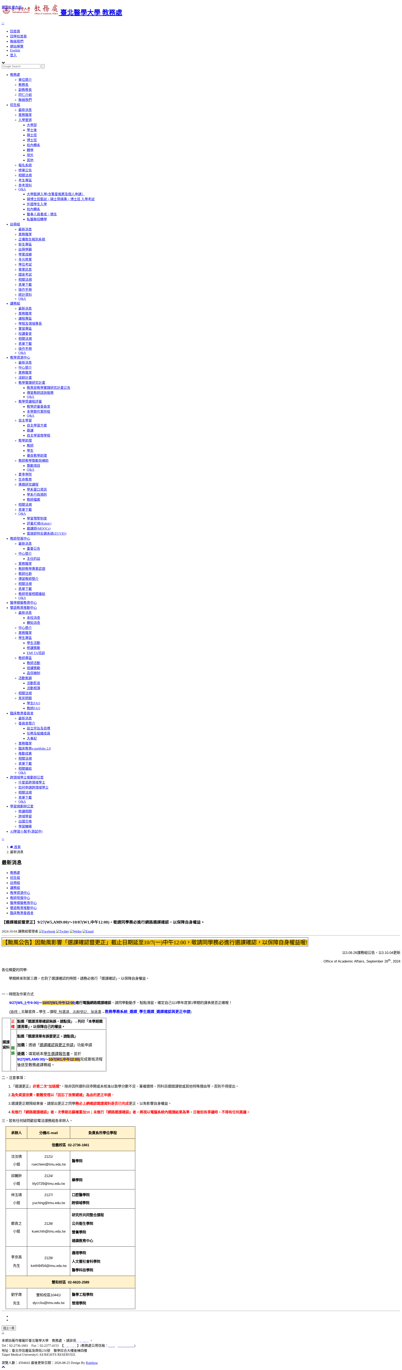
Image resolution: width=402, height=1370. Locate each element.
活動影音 (33, 683)
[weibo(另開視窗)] (76, 931)
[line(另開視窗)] (88, 931)
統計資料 (25, 294)
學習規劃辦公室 (22, 806)
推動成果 (25, 753)
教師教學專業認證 (31, 569)
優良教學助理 (37, 455)
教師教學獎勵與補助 (33, 460)
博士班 (32, 140)
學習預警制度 (37, 518)
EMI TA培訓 (36, 653)
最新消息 (25, 110)
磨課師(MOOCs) (38, 528)
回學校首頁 (18, 36)
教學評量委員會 (38, 406)
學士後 (32, 130)
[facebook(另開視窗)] (47, 931)
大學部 (32, 125)
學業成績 (25, 254)
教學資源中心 (20, 357)
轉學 (30, 150)
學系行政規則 (37, 494)
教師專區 (25, 658)
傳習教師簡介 (28, 579)
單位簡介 (25, 80)
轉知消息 (33, 623)
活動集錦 (25, 678)
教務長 (23, 85)
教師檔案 (33, 499)
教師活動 (33, 663)
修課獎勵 (33, 648)
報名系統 (25, 165)
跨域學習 (25, 816)
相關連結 (25, 768)
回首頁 (15, 31)
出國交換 (25, 821)
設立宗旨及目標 (38, 728)
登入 (13, 55)
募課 (30, 430)
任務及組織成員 (38, 733)
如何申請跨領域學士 (33, 787)
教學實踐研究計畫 (31, 382)
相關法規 (25, 175)
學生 (30, 450)
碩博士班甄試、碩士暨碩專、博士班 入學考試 (61, 199)
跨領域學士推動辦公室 (27, 777)
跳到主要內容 (12, 7)
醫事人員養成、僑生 (42, 214)
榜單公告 (25, 170)
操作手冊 (25, 289)
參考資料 (25, 185)
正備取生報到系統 (31, 239)
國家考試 (25, 274)
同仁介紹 (25, 95)
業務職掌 (25, 115)
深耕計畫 (25, 377)
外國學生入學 (37, 204)
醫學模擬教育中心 (23, 602)
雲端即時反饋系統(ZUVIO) (46, 533)
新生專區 (25, 244)
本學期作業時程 (38, 411)
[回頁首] (3, 1367)
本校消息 (33, 618)
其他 (30, 160)
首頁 (17, 847)
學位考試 (25, 264)
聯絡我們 (16, 41)
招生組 (15, 105)
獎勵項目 (33, 465)
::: (3, 23)
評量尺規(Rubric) (39, 523)
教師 (30, 445)
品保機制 (33, 673)
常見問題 (25, 698)
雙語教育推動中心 (23, 607)
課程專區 (25, 318)
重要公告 (33, 548)
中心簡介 (25, 367)
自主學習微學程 (38, 435)
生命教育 (25, 479)
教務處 (15, 74)
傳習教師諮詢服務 (40, 393)
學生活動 (33, 643)
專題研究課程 (28, 484)
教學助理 (25, 440)
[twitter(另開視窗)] (62, 931)
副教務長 (25, 90)
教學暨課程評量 (30, 401)
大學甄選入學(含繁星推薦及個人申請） (56, 194)
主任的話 (33, 558)
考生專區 (25, 180)
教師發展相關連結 (31, 594)
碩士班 (32, 135)
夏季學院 (25, 474)
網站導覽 (16, 46)
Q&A (22, 189)
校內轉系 (33, 145)
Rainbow (92, 1363)
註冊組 (15, 224)
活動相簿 (33, 688)
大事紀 (32, 738)
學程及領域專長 (30, 323)
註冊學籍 (25, 249)
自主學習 (25, 420)
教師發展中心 (20, 538)
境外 (30, 155)
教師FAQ (33, 708)
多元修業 (25, 259)
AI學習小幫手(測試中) (26, 831)
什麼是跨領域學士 (31, 782)
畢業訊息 (25, 269)
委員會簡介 (26, 723)
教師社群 (25, 574)
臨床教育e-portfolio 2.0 (34, 748)
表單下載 (25, 284)
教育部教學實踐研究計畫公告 (48, 387)
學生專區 (25, 638)
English (15, 50)
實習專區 (25, 328)
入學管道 (25, 120)
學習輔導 (25, 826)
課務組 (15, 303)
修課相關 (25, 811)
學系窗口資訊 (37, 489)
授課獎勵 (33, 668)
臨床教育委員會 (22, 713)
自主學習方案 (37, 425)
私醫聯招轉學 (37, 219)
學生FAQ (33, 703)
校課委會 (25, 333)
